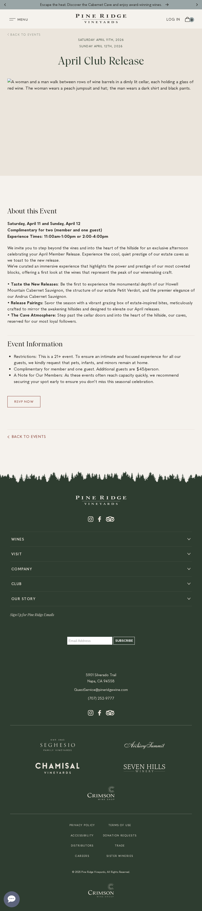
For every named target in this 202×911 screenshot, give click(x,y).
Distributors (82, 845)
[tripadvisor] (110, 520)
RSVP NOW (24, 401)
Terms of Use (119, 825)
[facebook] (99, 520)
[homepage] (101, 21)
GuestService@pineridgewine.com (101, 689)
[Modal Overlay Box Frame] (101, 638)
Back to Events (25, 34)
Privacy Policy (82, 825)
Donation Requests (119, 835)
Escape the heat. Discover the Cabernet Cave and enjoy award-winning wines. (101, 4)
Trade (120, 845)
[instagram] (90, 520)
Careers (82, 856)
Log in (173, 19)
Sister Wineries (119, 856)
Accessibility (82, 835)
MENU (22, 19)
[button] (5, 4)
